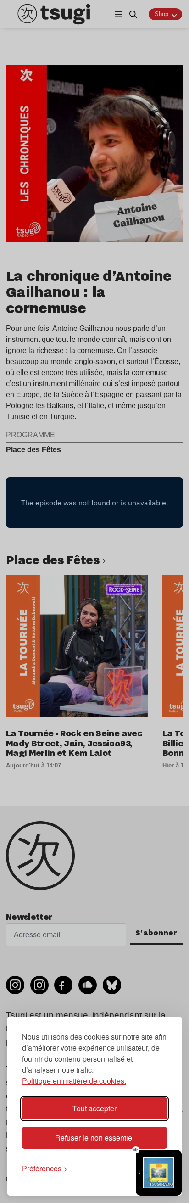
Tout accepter (94, 1108)
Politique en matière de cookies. (74, 1080)
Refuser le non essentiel (94, 1137)
